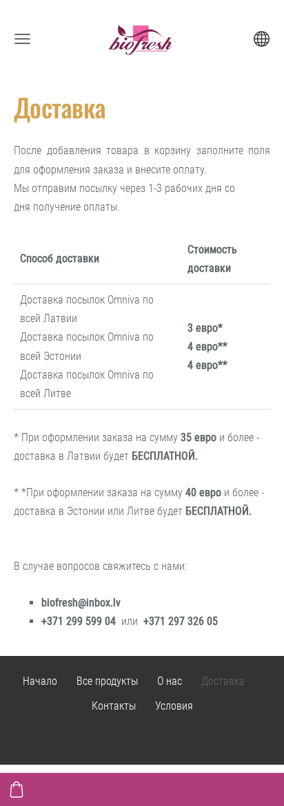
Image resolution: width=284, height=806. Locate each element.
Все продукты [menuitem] (107, 681)
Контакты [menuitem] (114, 705)
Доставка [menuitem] (223, 681)
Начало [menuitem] (40, 681)
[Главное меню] (22, 39)
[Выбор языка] (262, 39)
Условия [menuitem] (174, 705)
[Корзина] (16, 789)
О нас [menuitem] (169, 681)
